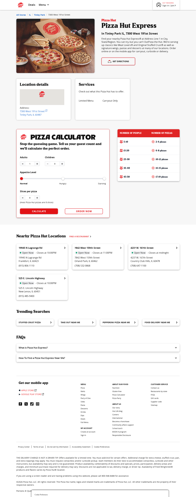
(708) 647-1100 (138, 265)
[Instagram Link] (39, 404)
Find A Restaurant (79, 236)
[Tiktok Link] (33, 404)
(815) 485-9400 (26, 296)
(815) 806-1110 (26, 265)
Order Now (84, 211)
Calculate (39, 211)
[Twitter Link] (27, 404)
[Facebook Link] (21, 404)
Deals (31, 4)
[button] (98, 348)
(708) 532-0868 (82, 265)
